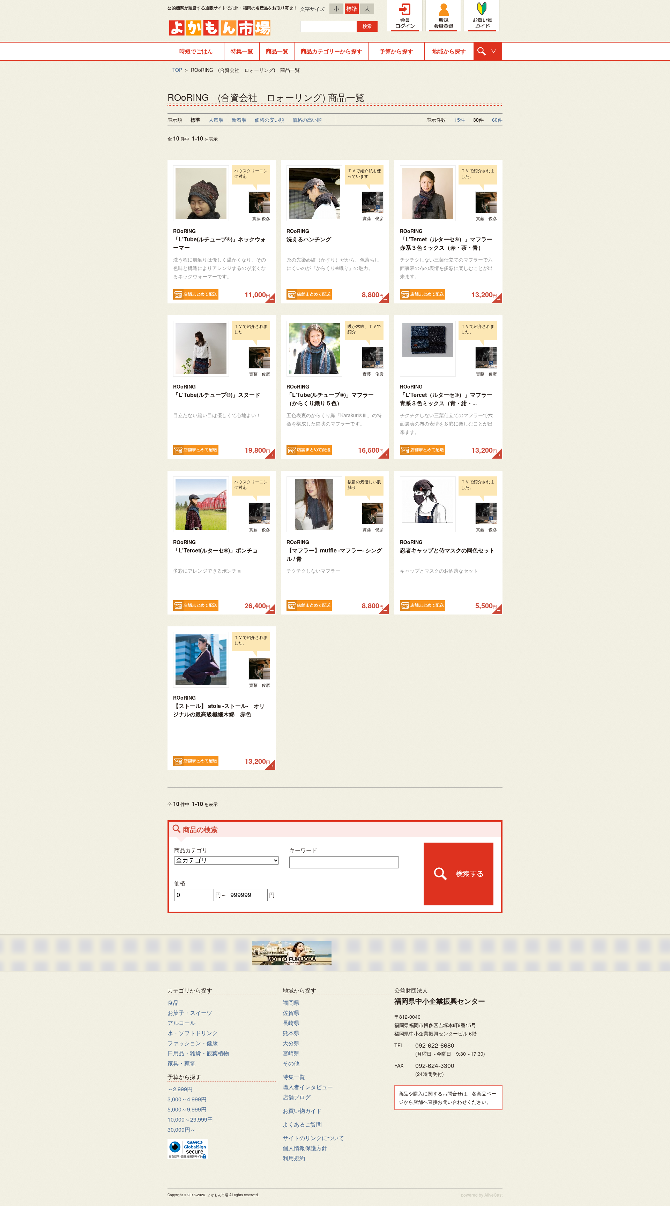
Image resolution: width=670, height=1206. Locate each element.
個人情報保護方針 (305, 1148)
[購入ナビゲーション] (488, 51)
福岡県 (291, 1002)
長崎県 (291, 1023)
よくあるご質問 (302, 1124)
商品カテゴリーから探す (331, 51)
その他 (291, 1063)
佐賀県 (291, 1013)
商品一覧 (277, 51)
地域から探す (449, 51)
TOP (177, 69)
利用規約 (294, 1158)
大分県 (291, 1043)
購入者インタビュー (308, 1087)
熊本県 (291, 1033)
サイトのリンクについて (313, 1138)
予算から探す (396, 51)
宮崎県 (291, 1053)
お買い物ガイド (302, 1111)
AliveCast (493, 1195)
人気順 (216, 119)
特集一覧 (242, 51)
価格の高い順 (307, 119)
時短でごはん (196, 51)
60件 (497, 119)
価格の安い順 (269, 119)
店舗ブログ (297, 1097)
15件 (459, 119)
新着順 (239, 119)
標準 (351, 9)
